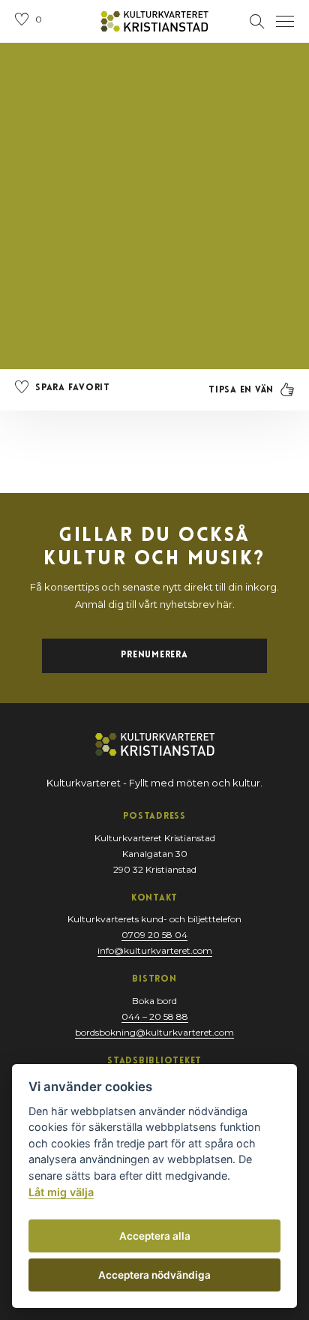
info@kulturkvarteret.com (155, 950)
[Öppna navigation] (285, 21)
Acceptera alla (154, 1236)
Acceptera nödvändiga (154, 1275)
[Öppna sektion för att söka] (257, 21)
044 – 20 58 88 (155, 1016)
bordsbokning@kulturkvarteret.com (154, 1032)
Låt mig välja (61, 1192)
